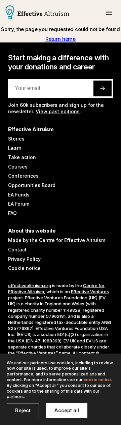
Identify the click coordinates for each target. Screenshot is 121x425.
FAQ (12, 213)
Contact (17, 249)
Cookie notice (24, 268)
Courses (18, 167)
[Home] (37, 13)
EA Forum (18, 204)
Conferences (23, 176)
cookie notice (97, 379)
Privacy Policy (24, 259)
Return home (60, 39)
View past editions (58, 111)
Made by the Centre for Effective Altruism (56, 240)
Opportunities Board (31, 185)
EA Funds (19, 195)
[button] (109, 13)
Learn (15, 148)
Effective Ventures (90, 291)
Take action (22, 157)
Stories (16, 139)
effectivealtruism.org (29, 285)
